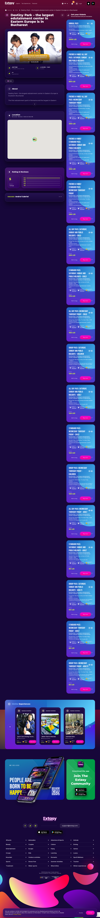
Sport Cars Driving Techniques (27, 736)
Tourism (76, 861)
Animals (75, 840)
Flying (53, 848)
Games (75, 848)
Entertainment (10, 848)
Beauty (8, 844)
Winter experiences (79, 866)
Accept (90, 913)
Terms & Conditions (43, 873)
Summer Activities (26, 710)
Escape (30, 848)
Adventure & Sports (57, 840)
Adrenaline (31, 840)
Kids (16, 10)
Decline (81, 913)
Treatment (9, 866)
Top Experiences (26, 3)
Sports (8, 861)
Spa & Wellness (78, 857)
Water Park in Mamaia (49, 736)
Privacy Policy (17, 914)
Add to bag (74, 44)
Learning (54, 853)
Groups (8, 853)
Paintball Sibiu (70, 736)
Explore (18, 3)
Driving (75, 844)
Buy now (85, 44)
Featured (34, 3)
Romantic (54, 857)
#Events (8, 840)
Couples (31, 844)
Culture (53, 844)
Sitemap (59, 873)
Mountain (9, 857)
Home (9, 10)
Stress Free (32, 861)
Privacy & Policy (52, 873)
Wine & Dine (55, 866)
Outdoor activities (34, 857)
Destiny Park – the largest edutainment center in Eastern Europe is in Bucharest (49, 10)
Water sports (32, 866)
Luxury (75, 853)
